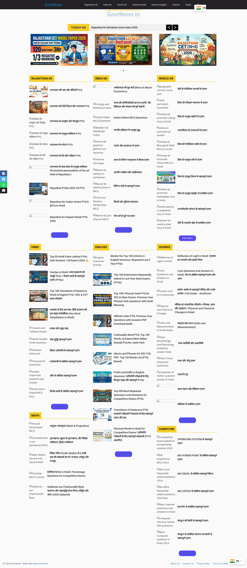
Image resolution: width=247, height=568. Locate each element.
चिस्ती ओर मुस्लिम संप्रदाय (126, 201)
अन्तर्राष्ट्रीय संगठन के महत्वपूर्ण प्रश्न (194, 208)
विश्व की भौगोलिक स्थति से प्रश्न (192, 144)
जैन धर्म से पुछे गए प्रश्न (124, 215)
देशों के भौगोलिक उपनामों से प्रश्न (192, 88)
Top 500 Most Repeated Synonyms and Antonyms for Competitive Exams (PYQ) (130, 395)
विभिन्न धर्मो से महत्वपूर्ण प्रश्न (127, 185)
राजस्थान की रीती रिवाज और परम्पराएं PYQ (69, 106)
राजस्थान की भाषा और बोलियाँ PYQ (66, 89)
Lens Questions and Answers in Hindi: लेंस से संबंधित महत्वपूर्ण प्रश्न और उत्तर (196, 274)
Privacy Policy (203, 563)
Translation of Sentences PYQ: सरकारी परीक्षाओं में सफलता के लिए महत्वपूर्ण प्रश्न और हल (133, 413)
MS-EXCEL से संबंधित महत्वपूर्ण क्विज (195, 473)
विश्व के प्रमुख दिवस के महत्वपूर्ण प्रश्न (195, 176)
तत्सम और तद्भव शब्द (59, 328)
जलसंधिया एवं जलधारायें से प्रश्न (192, 130)
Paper (188, 4)
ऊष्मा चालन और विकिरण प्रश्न (191, 388)
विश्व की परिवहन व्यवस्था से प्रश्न (193, 102)
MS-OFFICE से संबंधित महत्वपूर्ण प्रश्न (196, 491)
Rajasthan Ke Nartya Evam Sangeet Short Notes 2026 (121, 27)
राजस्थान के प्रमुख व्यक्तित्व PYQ (65, 133)
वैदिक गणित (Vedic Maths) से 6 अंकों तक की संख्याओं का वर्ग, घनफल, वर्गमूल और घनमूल (69, 457)
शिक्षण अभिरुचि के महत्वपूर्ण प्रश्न (64, 350)
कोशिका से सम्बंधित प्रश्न (189, 404)
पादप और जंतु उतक (186, 360)
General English (159, 4)
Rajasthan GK (91, 4)
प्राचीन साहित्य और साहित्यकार (128, 172)
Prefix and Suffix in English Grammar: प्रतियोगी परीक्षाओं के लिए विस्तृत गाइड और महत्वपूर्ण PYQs (131, 376)
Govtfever (54, 4)
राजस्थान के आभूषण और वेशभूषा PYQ (67, 121)
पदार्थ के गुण (183, 374)
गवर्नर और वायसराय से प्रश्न (126, 145)
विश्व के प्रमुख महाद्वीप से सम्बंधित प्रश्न (195, 193)
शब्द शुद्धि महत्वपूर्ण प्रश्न (61, 339)
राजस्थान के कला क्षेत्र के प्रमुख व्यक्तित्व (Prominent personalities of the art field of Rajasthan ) (69, 170)
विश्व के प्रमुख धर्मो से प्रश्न (190, 159)
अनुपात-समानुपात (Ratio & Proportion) (69, 425)
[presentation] (169, 27)
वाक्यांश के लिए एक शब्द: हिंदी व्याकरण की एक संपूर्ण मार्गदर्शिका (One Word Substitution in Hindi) (68, 313)
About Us (175, 563)
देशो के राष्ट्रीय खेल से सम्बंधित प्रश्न (194, 222)
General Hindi (139, 4)
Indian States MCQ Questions (130, 117)
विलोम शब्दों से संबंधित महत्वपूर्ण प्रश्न (66, 391)
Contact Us (188, 563)
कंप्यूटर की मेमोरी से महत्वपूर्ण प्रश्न (193, 520)
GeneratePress (40, 563)
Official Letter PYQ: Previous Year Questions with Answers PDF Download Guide (133, 320)
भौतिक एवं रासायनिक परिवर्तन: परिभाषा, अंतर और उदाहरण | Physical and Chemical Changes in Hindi (195, 308)
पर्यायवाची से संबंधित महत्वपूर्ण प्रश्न (66, 361)
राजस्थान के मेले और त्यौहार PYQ (65, 155)
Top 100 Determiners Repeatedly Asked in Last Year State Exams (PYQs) (132, 278)
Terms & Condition (222, 563)
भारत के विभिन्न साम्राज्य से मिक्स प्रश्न (131, 159)
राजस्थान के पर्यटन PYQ (61, 144)
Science (176, 4)
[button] (29, 49)
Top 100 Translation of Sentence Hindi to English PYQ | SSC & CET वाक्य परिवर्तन (69, 294)
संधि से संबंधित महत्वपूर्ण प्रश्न (63, 375)
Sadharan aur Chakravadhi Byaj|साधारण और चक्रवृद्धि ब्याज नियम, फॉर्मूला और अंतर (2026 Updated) (68, 490)
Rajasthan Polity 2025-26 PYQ (67, 187)
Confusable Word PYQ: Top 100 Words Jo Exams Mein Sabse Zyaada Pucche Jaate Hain (132, 338)
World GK (122, 4)
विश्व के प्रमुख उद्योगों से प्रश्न (191, 116)
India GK (107, 4)
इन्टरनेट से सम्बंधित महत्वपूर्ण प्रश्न (193, 506)
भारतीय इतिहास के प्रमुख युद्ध (127, 129)
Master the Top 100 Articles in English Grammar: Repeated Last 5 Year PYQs (130, 259)
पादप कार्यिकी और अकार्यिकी (190, 343)
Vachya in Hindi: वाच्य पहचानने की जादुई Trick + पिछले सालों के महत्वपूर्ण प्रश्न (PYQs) (67, 276)
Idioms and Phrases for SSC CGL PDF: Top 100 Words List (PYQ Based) (132, 357)
